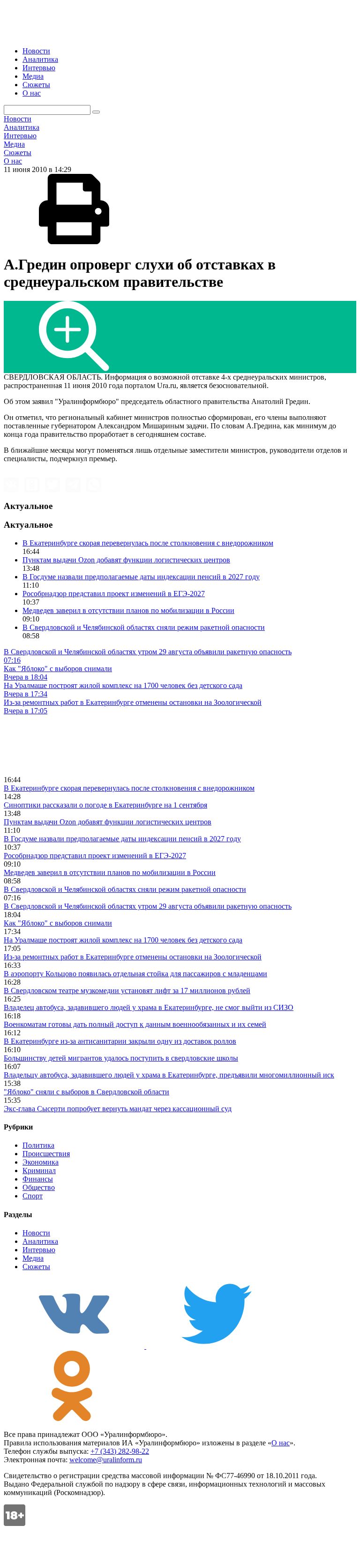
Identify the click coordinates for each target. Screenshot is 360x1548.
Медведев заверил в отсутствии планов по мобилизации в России (128, 610)
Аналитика (40, 59)
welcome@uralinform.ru (105, 1460)
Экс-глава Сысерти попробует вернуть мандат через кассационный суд (118, 1109)
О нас (31, 93)
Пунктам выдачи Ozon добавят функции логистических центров (126, 560)
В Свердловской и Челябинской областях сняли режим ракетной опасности (143, 627)
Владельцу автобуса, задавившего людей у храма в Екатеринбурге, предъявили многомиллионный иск (169, 1075)
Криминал (39, 1170)
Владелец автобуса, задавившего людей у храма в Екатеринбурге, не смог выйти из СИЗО (148, 1007)
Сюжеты (36, 85)
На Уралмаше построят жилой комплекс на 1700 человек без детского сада (123, 940)
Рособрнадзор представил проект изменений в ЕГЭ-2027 (113, 594)
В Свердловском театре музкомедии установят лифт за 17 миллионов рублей (127, 991)
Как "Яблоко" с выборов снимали (58, 923)
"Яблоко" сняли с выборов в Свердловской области (86, 1092)
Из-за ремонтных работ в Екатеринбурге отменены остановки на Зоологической (133, 957)
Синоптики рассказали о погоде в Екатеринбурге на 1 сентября (105, 805)
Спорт (32, 1196)
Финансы (37, 1179)
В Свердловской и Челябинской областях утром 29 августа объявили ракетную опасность (148, 906)
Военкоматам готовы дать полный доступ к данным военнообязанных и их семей (135, 1024)
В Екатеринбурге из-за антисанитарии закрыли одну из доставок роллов (120, 1041)
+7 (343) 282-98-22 (119, 1451)
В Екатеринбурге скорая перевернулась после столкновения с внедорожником (147, 543)
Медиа (33, 76)
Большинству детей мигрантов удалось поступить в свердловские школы (121, 1058)
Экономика (40, 1162)
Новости (36, 51)
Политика (38, 1145)
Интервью (38, 68)
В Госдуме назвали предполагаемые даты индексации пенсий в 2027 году (141, 577)
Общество (38, 1187)
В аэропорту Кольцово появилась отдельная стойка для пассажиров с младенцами (135, 974)
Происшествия (46, 1154)
